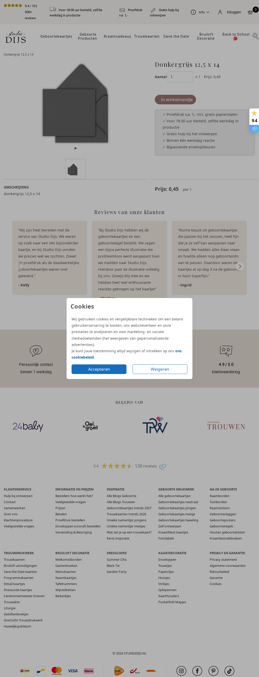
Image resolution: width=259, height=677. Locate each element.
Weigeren (160, 369)
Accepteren (99, 369)
